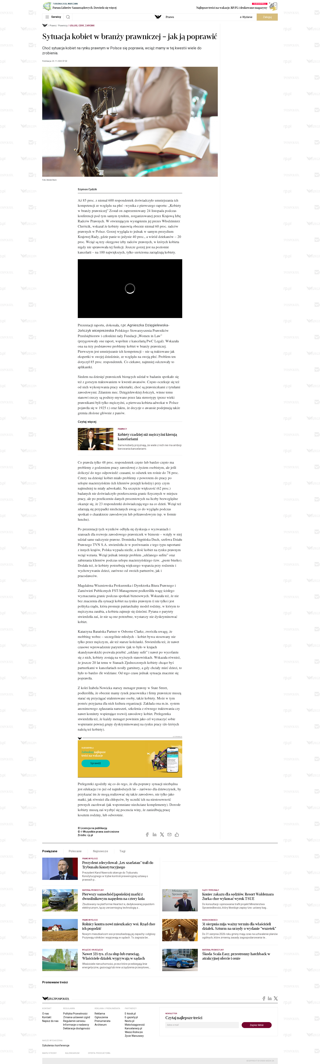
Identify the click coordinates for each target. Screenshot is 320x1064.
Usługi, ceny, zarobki (82, 25)
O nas (45, 1013)
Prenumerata (102, 1020)
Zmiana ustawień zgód (76, 1017)
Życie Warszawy (134, 1035)
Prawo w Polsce (90, 859)
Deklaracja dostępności (76, 1028)
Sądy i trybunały (210, 890)
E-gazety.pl (131, 1017)
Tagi (122, 851)
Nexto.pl (129, 1020)
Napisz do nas (50, 1020)
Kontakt (46, 1017)
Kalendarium (72, 1053)
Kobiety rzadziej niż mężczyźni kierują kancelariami (147, 436)
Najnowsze (100, 851)
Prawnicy (62, 25)
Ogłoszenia (101, 1017)
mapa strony (49, 1053)
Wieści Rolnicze (134, 1032)
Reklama (100, 1013)
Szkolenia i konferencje (55, 1045)
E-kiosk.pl (130, 1013)
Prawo (170, 17)
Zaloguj (267, 17)
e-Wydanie (246, 17)
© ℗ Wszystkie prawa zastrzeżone (98, 831)
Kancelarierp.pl (133, 1028)
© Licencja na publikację (92, 828)
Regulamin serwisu (74, 1020)
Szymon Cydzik (87, 189)
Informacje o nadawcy (76, 1024)
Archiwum (101, 1024)
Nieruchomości (210, 920)
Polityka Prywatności (75, 1013)
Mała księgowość (135, 1024)
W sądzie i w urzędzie (92, 950)
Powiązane (49, 851)
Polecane (75, 851)
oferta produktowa (99, 1053)
